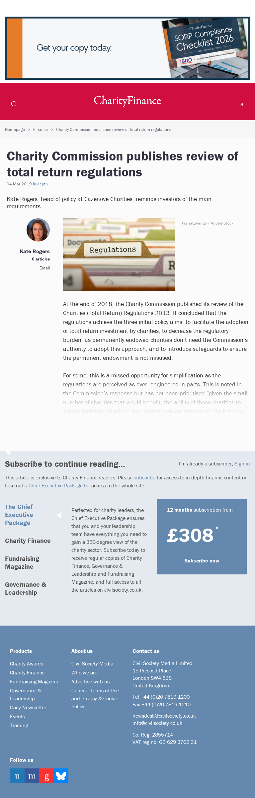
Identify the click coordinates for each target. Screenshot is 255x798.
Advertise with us (90, 681)
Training (19, 725)
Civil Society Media (92, 663)
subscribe (144, 477)
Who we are (84, 672)
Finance (40, 129)
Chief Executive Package (56, 485)
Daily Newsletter (28, 707)
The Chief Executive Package (19, 514)
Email (45, 268)
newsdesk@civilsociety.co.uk (164, 715)
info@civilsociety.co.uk (157, 723)
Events (17, 716)
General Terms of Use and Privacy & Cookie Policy (95, 698)
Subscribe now (202, 560)
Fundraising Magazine (22, 562)
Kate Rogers (35, 251)
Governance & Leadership (25, 588)
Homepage (15, 129)
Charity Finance (28, 540)
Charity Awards (26, 663)
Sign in (242, 463)
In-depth (40, 184)
